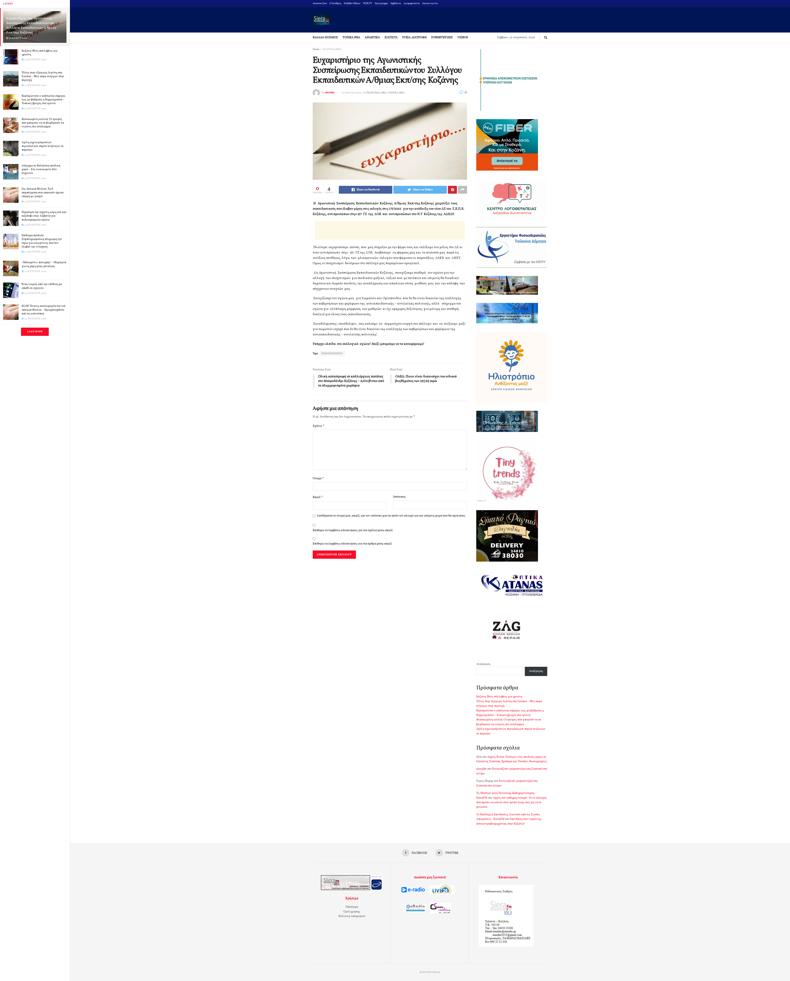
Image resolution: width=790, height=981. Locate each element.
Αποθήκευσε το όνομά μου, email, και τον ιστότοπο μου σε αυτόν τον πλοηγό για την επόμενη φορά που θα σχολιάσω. (391, 516)
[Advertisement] (390, 230)
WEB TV (367, 3)
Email (318, 497)
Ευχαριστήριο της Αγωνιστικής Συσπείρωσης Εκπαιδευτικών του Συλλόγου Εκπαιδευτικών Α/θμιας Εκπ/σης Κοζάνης (31, 25)
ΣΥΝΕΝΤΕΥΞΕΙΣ (442, 38)
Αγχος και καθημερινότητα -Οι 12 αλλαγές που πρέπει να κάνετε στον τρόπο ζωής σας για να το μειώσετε (511, 802)
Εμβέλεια (395, 3)
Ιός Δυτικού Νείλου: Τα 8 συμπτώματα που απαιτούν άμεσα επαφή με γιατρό (43, 192)
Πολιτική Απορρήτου (351, 916)
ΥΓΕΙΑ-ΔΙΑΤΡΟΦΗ (414, 38)
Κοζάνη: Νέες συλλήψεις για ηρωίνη (39, 53)
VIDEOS (462, 38)
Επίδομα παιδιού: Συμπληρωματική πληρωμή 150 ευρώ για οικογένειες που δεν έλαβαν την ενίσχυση (42, 241)
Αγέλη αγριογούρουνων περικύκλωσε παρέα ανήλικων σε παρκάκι (43, 146)
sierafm (329, 93)
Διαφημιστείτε (411, 3)
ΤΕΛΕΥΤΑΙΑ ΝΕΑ (331, 49)
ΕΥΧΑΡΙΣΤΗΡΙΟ (332, 353)
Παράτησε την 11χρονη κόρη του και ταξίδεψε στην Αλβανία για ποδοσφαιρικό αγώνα (44, 216)
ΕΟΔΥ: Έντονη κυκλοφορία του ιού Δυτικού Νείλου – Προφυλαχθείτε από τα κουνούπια (43, 309)
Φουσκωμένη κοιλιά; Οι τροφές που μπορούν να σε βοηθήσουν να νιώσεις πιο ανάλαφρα (43, 123)
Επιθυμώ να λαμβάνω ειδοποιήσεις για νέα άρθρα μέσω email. (352, 544)
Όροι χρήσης (351, 912)
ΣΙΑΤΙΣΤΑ (391, 38)
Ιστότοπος (399, 497)
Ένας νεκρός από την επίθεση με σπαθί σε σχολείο (42, 286)
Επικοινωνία (430, 3)
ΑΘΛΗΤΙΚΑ (372, 38)
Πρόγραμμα (381, 3)
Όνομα (318, 478)
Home (316, 49)
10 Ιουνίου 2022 (351, 93)
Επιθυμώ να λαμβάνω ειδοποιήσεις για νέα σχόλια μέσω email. (353, 530)
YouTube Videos (352, 3)
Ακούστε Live (320, 3)
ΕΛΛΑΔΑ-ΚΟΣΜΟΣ (325, 38)
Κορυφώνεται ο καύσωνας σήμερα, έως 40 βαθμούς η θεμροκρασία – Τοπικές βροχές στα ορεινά (44, 99)
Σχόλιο (319, 426)
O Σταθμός (335, 3)
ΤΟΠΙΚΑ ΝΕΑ (351, 38)
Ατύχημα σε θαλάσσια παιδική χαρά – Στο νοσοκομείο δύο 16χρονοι (41, 169)
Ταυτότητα (351, 907)
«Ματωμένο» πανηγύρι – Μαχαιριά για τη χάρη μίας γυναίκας (44, 264)
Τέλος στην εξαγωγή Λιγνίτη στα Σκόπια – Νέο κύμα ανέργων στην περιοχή (43, 76)
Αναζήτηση (483, 664)
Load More (35, 331)
